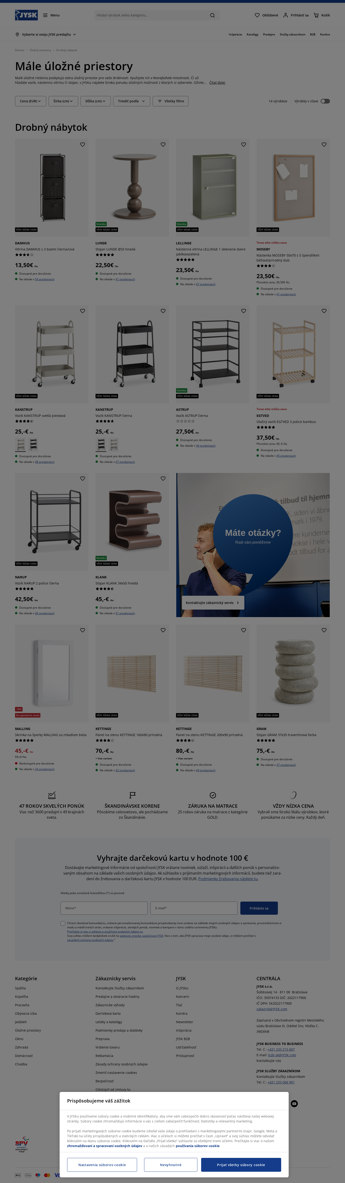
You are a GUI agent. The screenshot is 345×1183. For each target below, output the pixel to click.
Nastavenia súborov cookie (102, 1165)
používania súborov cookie (197, 1146)
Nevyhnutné (170, 1165)
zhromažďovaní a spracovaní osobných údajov (104, 1146)
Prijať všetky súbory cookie (241, 1165)
